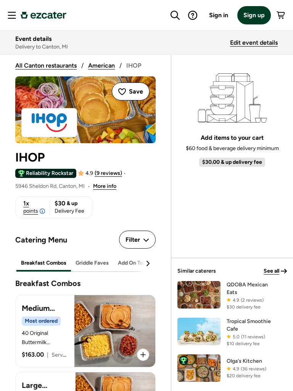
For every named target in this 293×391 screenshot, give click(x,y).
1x (30, 207)
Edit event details (254, 42)
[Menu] (12, 15)
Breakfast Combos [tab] (43, 263)
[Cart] (281, 15)
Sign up (254, 15)
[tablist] (85, 263)
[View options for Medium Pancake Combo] (143, 355)
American (101, 65)
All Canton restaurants (46, 65)
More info (104, 186)
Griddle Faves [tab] (92, 263)
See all (271, 271)
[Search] (175, 15)
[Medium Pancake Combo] (85, 331)
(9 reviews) (108, 173)
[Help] (192, 15)
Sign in (218, 15)
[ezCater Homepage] (43, 15)
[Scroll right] (148, 263)
